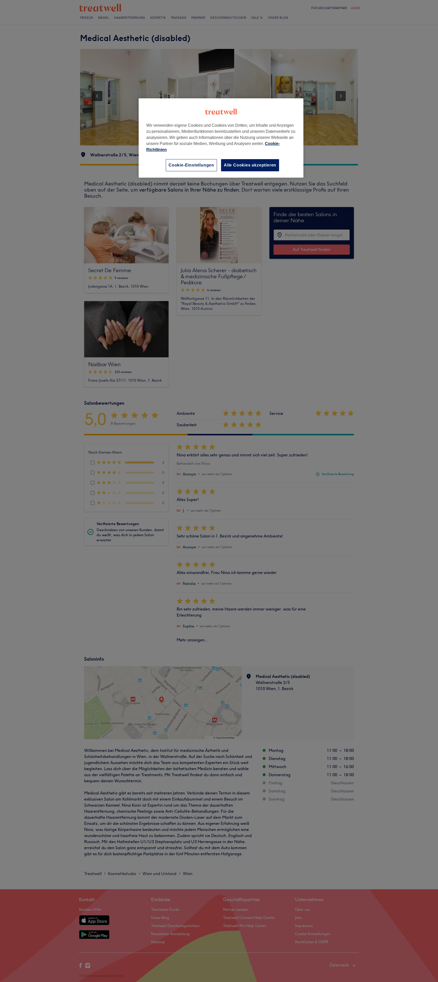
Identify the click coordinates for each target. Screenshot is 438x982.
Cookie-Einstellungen (191, 165)
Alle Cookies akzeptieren (250, 165)
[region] (221, 138)
